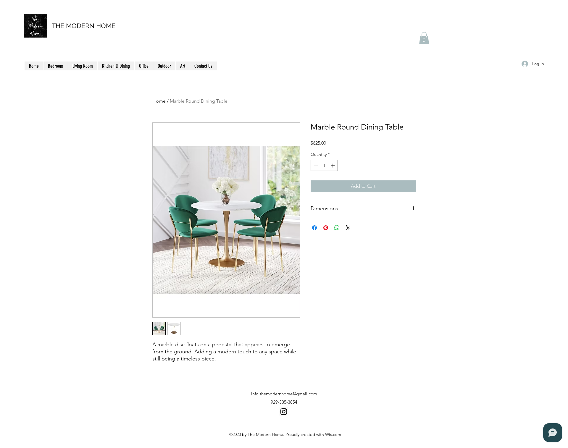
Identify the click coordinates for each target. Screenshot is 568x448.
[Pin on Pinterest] (325, 227)
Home (159, 101)
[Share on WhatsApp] (337, 227)
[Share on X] (348, 227)
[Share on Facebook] (314, 227)
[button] (424, 38)
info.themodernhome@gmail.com (284, 394)
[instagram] (283, 411)
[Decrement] (315, 165)
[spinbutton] (324, 165)
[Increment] (333, 165)
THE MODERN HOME (83, 26)
